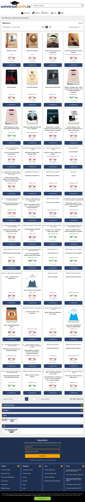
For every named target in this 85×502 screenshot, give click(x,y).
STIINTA (72, 94)
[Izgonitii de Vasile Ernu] (53, 344)
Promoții (25, 481)
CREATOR (51, 54)
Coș (54, 13)
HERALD (31, 183)
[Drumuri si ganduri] (53, 273)
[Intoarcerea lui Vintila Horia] (52, 84)
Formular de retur (27, 473)
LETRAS (31, 233)
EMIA (11, 54)
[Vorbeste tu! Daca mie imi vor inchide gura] (52, 47)
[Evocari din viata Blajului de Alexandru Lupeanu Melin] (73, 322)
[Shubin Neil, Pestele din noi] (32, 172)
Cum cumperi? (4, 481)
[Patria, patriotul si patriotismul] (32, 287)
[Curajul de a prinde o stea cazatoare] (32, 308)
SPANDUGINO (72, 233)
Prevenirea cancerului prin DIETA (73, 488)
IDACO (10, 382)
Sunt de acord (42, 498)
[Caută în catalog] (82, 5)
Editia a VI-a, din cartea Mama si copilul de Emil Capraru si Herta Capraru (73, 479)
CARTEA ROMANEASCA (51, 156)
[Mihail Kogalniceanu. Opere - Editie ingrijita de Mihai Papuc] (11, 124)
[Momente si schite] (11, 47)
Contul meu (27, 13)
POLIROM (51, 355)
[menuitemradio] (49, 27)
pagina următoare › (45, 399)
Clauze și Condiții (37, 495)
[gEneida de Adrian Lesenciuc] (73, 344)
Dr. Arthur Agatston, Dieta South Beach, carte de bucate (73, 470)
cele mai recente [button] (16, 27)
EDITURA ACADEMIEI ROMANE (72, 54)
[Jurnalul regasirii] (73, 148)
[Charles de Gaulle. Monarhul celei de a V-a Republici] (32, 124)
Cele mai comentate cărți (50, 473)
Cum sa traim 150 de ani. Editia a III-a (74, 474)
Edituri (24, 484)
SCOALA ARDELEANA (51, 209)
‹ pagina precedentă (7, 399)
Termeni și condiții (5, 469)
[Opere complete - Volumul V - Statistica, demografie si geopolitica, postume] (32, 347)
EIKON (30, 156)
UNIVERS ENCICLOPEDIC (30, 355)
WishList (46, 13)
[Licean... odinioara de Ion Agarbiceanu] (11, 273)
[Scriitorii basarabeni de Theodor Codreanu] (73, 47)
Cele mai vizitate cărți (49, 477)
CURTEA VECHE (10, 233)
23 (37, 399)
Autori (24, 488)
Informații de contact (28, 469)
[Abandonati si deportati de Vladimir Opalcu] (32, 149)
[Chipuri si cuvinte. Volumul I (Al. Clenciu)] (53, 149)
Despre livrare (4, 484)
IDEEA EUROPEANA (31, 132)
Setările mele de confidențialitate (52, 481)
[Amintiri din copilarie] (32, 47)
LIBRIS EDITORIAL (51, 233)
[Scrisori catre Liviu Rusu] (52, 198)
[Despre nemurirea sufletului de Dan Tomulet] (53, 309)
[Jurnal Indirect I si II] (53, 249)
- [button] (81, 415)
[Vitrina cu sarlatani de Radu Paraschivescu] (11, 149)
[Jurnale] (73, 172)
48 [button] (79, 27)
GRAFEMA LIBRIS (72, 292)
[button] (61, 13)
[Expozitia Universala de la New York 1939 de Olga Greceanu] (11, 372)
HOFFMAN (72, 382)
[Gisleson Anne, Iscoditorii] (53, 172)
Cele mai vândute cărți (49, 469)
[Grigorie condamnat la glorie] (73, 273)
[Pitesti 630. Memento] (32, 84)
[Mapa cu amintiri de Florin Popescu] (32, 371)
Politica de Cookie (14, 495)
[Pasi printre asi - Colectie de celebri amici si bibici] (53, 226)
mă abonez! (42, 456)
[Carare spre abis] (11, 84)
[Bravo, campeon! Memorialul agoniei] (11, 322)
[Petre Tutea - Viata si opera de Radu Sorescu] (73, 372)
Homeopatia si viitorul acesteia (73, 484)
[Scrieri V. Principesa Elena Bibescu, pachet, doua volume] (32, 250)
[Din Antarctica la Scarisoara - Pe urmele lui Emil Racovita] (11, 200)
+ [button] (81, 405)
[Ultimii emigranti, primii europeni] (11, 249)
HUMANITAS (51, 132)
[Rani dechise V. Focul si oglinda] (73, 249)
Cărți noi (25, 477)
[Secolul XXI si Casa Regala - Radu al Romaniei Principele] (11, 226)
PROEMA (10, 257)
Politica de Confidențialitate (25, 495)
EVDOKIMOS (31, 382)
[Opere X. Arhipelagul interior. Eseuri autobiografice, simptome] (73, 226)
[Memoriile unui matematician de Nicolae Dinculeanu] (11, 345)
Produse (37, 13)
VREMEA (51, 94)
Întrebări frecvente (5, 488)
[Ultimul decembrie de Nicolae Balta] (32, 225)
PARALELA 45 (31, 94)
